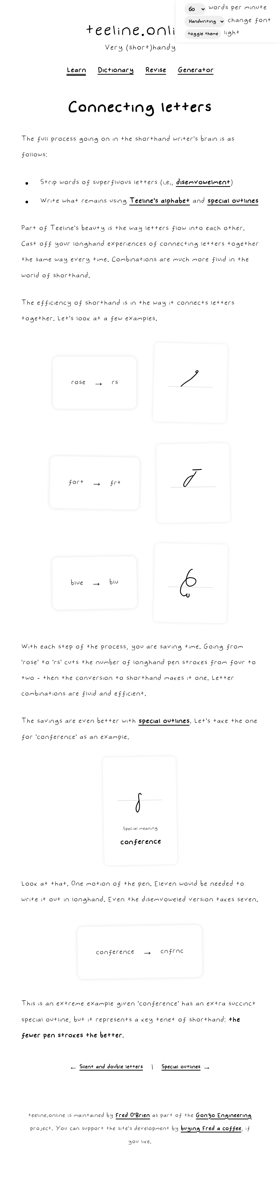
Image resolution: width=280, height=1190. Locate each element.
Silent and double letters (111, 1067)
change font (249, 20)
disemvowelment (203, 182)
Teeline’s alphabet (159, 201)
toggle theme (203, 34)
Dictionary (116, 70)
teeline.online (140, 31)
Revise (155, 70)
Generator (196, 70)
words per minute (238, 8)
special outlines (232, 201)
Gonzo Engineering (224, 1115)
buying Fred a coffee (211, 1129)
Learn (76, 70)
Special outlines (181, 1067)
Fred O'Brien (133, 1115)
